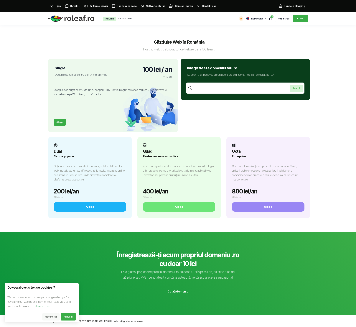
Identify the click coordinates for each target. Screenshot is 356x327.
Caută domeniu (178, 291)
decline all (51, 316)
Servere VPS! (125, 18)
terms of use (43, 306)
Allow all (68, 316)
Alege (59, 122)
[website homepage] (72, 18)
